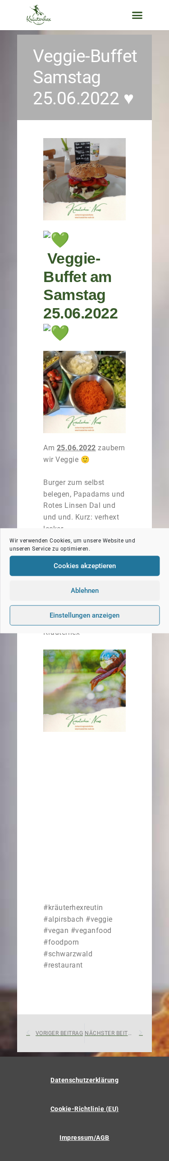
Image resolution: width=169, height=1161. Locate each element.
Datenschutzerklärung (84, 1080)
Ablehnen (85, 591)
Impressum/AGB (84, 1137)
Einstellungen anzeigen (84, 615)
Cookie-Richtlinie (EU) (84, 1108)
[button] (137, 15)
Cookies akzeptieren (85, 566)
